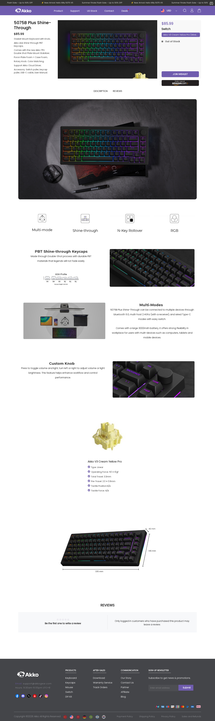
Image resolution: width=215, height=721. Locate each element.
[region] (33, 57)
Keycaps (70, 682)
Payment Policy (125, 716)
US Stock (92, 11)
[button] (154, 49)
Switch (69, 692)
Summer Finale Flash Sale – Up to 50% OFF (108, 2)
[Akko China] (64, 716)
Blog (123, 696)
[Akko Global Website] (71, 716)
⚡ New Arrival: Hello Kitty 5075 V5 (63, 2)
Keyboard (71, 678)
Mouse (69, 687)
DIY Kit (68, 696)
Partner (125, 687)
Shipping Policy (147, 716)
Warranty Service (102, 682)
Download (99, 678)
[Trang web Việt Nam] (77, 716)
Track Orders (100, 687)
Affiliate (125, 692)
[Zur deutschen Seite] (83, 716)
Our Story (126, 678)
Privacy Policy (168, 716)
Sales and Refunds (191, 716)
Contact (109, 11)
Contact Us (127, 682)
